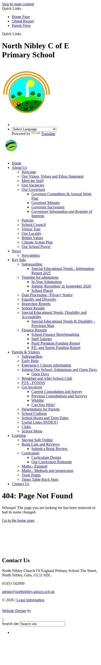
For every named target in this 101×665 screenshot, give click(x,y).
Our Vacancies (33, 185)
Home (16, 163)
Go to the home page (18, 520)
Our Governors (33, 189)
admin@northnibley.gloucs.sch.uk (28, 592)
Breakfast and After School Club (47, 378)
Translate (48, 134)
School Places (42, 290)
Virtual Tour (31, 229)
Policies (28, 220)
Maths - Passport (34, 466)
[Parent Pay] (28, 155)
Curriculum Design (46, 457)
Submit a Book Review (49, 449)
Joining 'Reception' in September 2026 (61, 286)
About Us (19, 167)
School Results (33, 308)
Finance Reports (34, 330)
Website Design (14, 611)
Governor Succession (47, 207)
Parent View (21, 25)
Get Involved (32, 387)
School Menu (32, 431)
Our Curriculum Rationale (51, 462)
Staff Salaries (41, 339)
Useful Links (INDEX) (40, 422)
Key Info (19, 260)
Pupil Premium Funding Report (55, 343)
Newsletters (31, 255)
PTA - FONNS (33, 383)
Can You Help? (43, 405)
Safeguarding (32, 264)
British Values (32, 238)
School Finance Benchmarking (55, 334)
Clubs (26, 427)
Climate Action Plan (37, 242)
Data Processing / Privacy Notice (47, 295)
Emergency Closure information (46, 365)
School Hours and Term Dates (45, 418)
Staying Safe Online (37, 440)
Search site (10, 624)
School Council (34, 225)
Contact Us (20, 484)
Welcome (29, 172)
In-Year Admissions (46, 282)
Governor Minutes (45, 203)
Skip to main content (18, 4)
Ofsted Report (23, 21)
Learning (19, 435)
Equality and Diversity (39, 299)
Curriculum (30, 453)
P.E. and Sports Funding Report (55, 348)
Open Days (40, 374)
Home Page (21, 17)
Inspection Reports (36, 304)
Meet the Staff (32, 181)
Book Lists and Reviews (41, 444)
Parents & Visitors (26, 352)
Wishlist (37, 400)
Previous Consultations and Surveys (59, 396)
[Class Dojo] (11, 155)
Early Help (30, 361)
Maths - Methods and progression (47, 471)
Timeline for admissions (40, 277)
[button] (23, 33)
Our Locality (31, 233)
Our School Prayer (36, 247)
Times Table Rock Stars (40, 479)
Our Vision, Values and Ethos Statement (53, 176)
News (16, 251)
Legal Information (30, 600)
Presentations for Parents (41, 409)
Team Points (31, 475)
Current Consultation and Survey (56, 391)
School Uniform (34, 413)
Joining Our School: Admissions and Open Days (59, 370)
